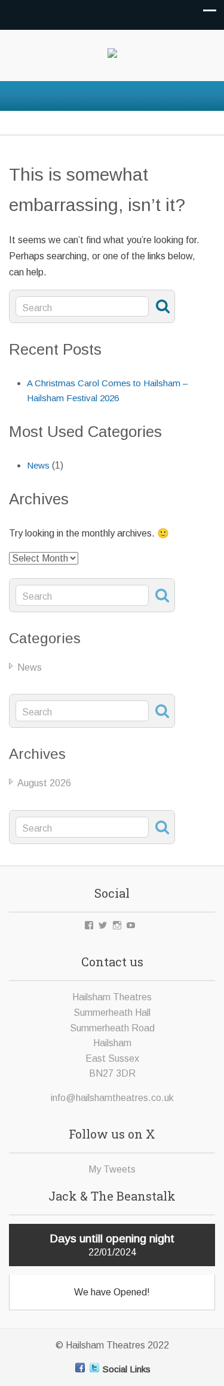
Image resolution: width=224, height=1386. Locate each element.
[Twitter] (94, 1367)
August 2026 (44, 783)
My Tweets (112, 1169)
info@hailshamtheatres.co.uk (112, 1098)
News (38, 465)
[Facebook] (80, 1367)
